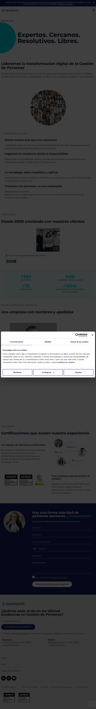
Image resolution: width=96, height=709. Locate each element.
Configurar (46, 372)
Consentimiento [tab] (16, 342)
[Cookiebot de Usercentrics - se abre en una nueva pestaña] (77, 335)
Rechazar (17, 372)
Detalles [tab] (48, 342)
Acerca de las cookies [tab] (79, 342)
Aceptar (78, 372)
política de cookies (66, 362)
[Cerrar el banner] (92, 335)
